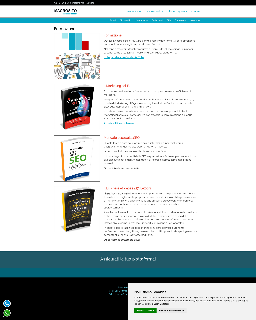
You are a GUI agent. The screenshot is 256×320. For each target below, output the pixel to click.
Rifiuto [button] (151, 310)
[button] (125, 20)
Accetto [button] (140, 310)
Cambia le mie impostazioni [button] (171, 310)
